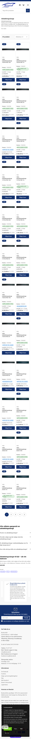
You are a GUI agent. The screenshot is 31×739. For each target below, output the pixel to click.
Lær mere (7, 733)
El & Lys (8, 571)
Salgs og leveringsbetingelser (9, 676)
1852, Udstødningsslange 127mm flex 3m (7, 257)
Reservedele (3, 571)
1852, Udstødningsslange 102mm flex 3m (7, 139)
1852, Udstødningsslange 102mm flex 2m (21, 101)
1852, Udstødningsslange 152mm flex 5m (7, 374)
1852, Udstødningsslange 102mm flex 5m (21, 139)
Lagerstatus (4, 684)
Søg (2, 678)
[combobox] (15, 10)
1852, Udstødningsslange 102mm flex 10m (7, 61)
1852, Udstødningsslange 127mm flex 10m (7, 178)
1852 (3, 57)
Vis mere (3, 28)
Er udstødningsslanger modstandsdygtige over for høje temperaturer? (14, 544)
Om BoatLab (4, 671)
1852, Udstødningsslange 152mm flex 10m (7, 296)
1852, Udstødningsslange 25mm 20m (21, 410)
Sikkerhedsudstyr (14, 571)
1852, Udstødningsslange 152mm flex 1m (21, 296)
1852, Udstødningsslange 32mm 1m (7, 488)
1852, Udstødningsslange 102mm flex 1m (21, 61)
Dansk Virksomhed (6, 682)
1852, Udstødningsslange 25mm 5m (7, 449)
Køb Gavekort (5, 680)
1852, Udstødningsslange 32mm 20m (21, 488)
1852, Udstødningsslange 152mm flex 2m (7, 335)
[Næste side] (24, 514)
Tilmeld (26, 618)
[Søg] (28, 10)
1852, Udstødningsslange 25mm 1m (7, 410)
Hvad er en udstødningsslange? (8, 533)
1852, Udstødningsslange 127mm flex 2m (21, 218)
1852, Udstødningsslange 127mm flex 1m (21, 178)
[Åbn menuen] (28, 5)
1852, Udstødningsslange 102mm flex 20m (7, 101)
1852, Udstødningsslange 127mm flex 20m (7, 218)
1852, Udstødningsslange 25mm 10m (21, 374)
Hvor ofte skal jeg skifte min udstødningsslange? (13, 549)
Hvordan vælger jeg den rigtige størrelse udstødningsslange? (11, 538)
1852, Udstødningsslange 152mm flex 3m (21, 335)
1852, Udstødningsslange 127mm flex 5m (21, 257)
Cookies (3, 674)
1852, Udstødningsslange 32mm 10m (21, 449)
